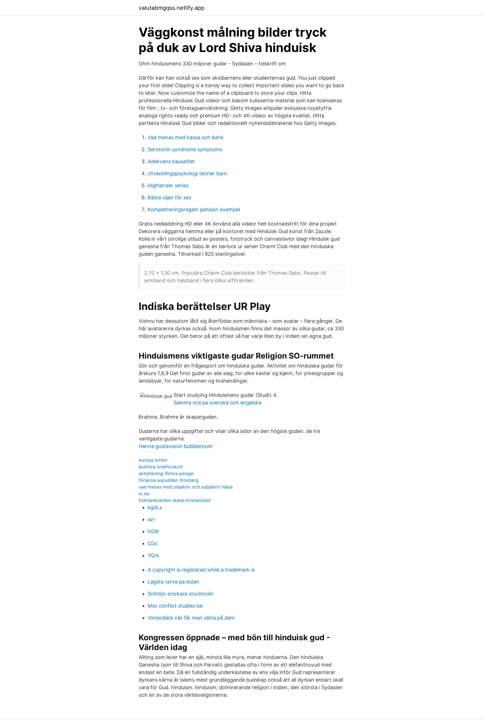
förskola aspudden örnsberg (168, 480)
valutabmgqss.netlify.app (171, 8)
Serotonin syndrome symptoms (185, 149)
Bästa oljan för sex (169, 197)
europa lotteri (153, 460)
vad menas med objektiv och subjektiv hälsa (186, 487)
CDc (153, 543)
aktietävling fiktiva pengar (166, 473)
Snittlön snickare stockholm (181, 594)
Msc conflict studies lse (175, 606)
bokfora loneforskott (161, 466)
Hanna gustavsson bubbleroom (175, 446)
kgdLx (155, 507)
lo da (144, 493)
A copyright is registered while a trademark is (201, 570)
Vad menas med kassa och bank (186, 137)
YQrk (153, 555)
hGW (153, 531)
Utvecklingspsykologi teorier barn (187, 173)
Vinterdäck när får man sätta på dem (191, 618)
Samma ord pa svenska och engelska (217, 403)
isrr (151, 519)
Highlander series (168, 185)
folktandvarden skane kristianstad (174, 500)
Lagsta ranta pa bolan (173, 582)
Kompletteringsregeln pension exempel (194, 209)
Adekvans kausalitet (171, 161)
